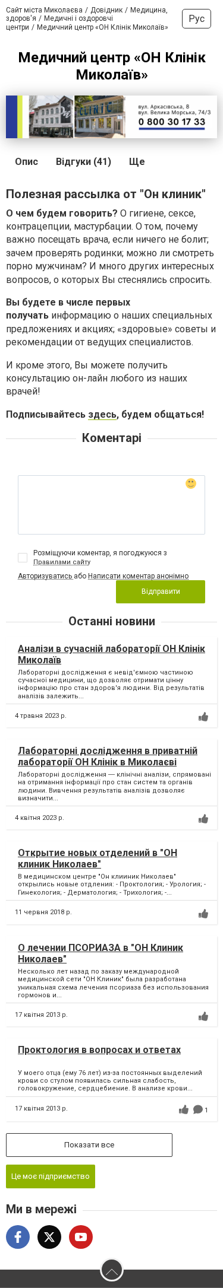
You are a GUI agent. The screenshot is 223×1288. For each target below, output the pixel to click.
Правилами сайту (61, 562)
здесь (102, 414)
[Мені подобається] (203, 716)
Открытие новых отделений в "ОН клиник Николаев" (97, 858)
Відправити (161, 591)
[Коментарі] (198, 1109)
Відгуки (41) (83, 161)
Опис (26, 161)
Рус (197, 18)
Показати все (89, 1144)
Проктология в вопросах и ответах (99, 1049)
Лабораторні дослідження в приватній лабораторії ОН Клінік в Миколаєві (107, 756)
